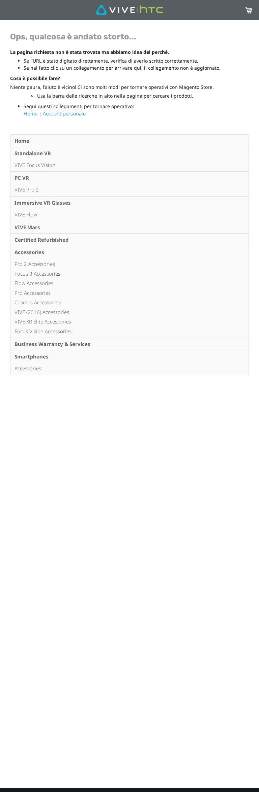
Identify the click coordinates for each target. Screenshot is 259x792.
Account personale (64, 113)
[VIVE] (129, 10)
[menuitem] (129, 141)
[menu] (129, 255)
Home (31, 113)
